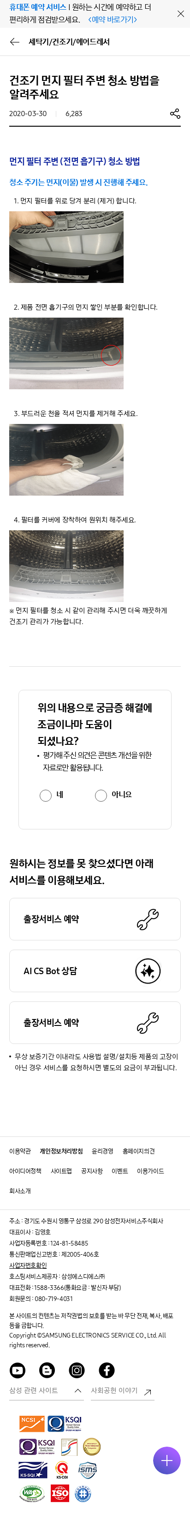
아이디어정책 (25, 1171)
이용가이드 (150, 1171)
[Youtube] (17, 1372)
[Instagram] (77, 1372)
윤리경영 (102, 1151)
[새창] (32, 1423)
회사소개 (19, 1191)
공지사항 (91, 1171)
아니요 (122, 795)
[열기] (167, 1460)
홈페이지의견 (139, 1151)
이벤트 (120, 1171)
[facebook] (107, 1372)
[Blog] (47, 1372)
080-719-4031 (53, 1299)
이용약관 (19, 1151)
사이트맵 (61, 1171)
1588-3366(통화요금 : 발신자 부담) (77, 1288)
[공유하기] (175, 113)
